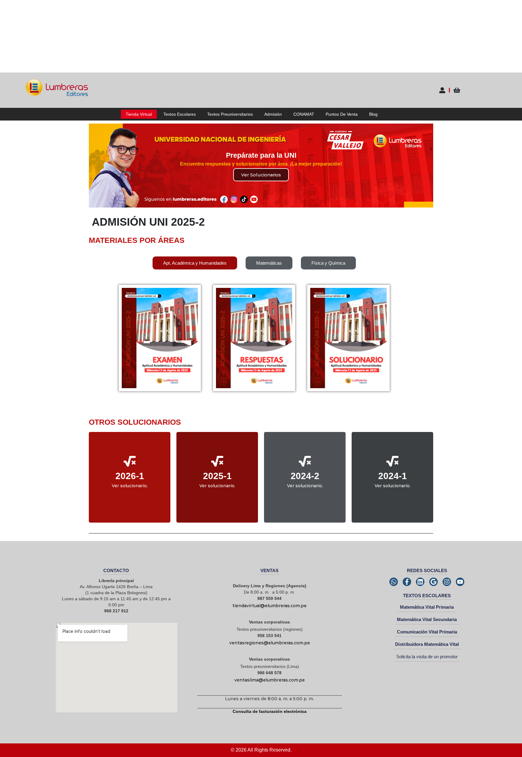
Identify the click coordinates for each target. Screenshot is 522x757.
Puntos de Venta (342, 114)
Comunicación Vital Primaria (427, 631)
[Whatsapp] (393, 582)
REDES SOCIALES (427, 570)
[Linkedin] (420, 582)
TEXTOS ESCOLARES (427, 595)
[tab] (195, 262)
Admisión (273, 114)
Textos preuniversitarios (230, 114)
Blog (373, 114)
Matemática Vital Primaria (427, 607)
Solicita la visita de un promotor (427, 656)
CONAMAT (303, 114)
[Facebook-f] (407, 582)
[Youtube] (460, 582)
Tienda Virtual (139, 114)
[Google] (433, 582)
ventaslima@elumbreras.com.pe (269, 680)
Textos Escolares (179, 114)
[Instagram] (447, 582)
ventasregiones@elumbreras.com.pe (269, 643)
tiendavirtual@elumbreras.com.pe (269, 605)
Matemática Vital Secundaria (427, 619)
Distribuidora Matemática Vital (427, 644)
